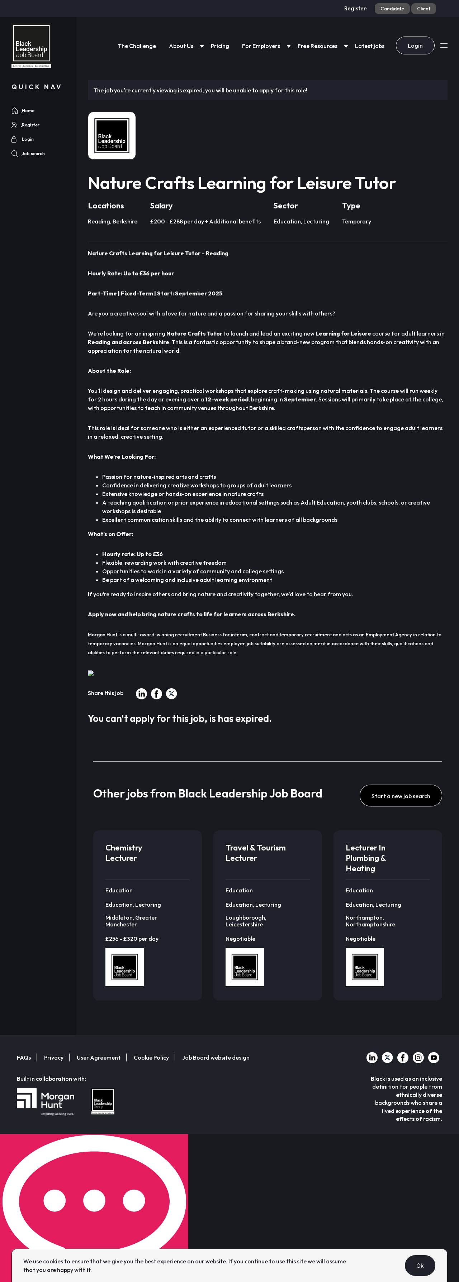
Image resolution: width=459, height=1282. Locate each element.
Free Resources (317, 45)
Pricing (220, 45)
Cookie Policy (151, 1057)
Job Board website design (216, 1057)
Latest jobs (369, 45)
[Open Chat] (94, 1208)
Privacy (53, 1057)
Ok (420, 1265)
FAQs (24, 1057)
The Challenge (137, 45)
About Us (181, 45)
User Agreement (98, 1057)
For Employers (261, 45)
